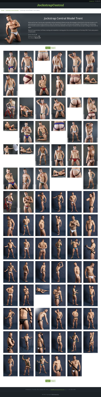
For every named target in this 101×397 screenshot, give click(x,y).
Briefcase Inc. (55, 394)
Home (2, 10)
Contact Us (91, 1)
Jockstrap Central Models (12, 10)
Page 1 (48, 48)
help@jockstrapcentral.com (57, 389)
